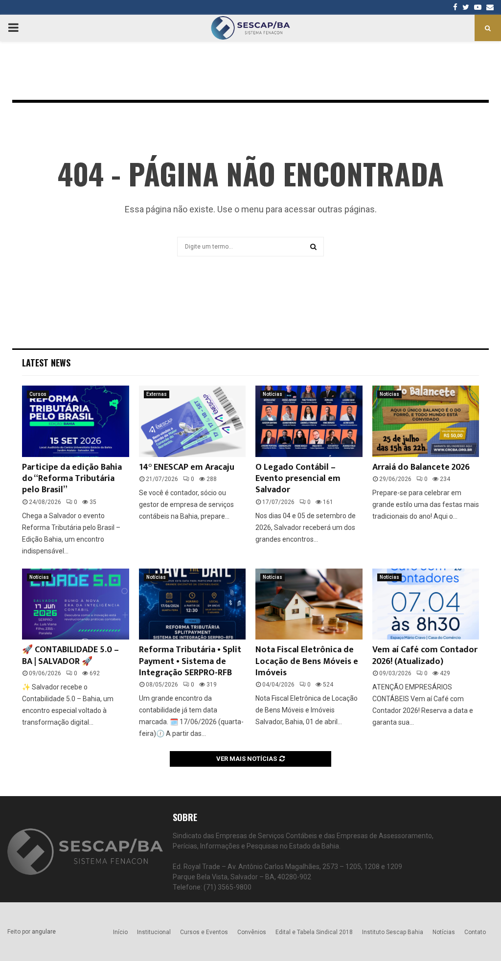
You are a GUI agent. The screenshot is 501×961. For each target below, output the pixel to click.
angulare (44, 931)
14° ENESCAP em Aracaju (186, 467)
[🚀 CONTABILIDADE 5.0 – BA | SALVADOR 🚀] (75, 604)
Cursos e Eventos (204, 932)
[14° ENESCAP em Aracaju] (192, 421)
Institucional (154, 932)
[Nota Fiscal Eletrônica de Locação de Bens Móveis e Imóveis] (309, 604)
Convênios (251, 932)
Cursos (37, 394)
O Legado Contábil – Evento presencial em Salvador (298, 479)
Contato (475, 932)
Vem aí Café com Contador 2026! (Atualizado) (425, 655)
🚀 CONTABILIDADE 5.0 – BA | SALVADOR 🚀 (70, 655)
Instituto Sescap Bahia (392, 932)
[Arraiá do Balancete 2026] (425, 421)
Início (120, 932)
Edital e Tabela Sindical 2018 (314, 932)
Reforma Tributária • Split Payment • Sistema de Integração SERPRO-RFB (190, 661)
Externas (156, 394)
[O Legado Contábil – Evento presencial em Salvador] (309, 421)
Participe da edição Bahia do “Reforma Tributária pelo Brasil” (72, 479)
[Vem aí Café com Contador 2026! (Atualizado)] (425, 604)
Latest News (46, 362)
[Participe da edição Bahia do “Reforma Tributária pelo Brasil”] (75, 421)
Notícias (272, 394)
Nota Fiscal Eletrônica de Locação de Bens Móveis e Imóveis (306, 661)
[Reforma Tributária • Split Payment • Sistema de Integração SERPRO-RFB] (192, 604)
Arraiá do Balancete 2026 (421, 467)
